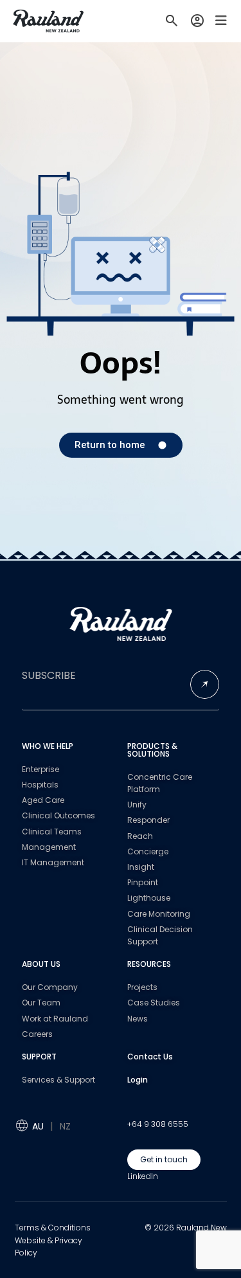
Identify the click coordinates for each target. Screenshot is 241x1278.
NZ (65, 1126)
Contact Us (150, 1056)
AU (38, 1126)
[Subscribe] (204, 684)
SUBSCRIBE (49, 675)
